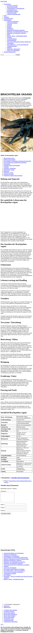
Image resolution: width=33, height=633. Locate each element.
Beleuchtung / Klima (9, 169)
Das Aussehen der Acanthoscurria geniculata (15, 162)
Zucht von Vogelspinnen (13, 50)
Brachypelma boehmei (9, 615)
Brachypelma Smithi (12, 7)
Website (3, 510)
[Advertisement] (16, 73)
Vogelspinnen (7, 4)
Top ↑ (2, 624)
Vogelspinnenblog (8, 18)
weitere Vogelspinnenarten (13, 14)
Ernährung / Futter (8, 172)
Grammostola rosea (12, 10)
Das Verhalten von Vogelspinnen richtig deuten (16, 557)
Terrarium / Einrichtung (10, 168)
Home (2, 1)
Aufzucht (9, 24)
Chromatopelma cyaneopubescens (15, 8)
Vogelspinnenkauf (11, 40)
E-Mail (3, 507)
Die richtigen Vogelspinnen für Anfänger (14, 569)
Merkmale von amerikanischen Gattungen (17, 31)
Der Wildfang (7, 575)
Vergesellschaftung (12, 39)
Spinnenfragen (7, 20)
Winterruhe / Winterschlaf (13, 49)
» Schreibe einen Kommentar (19, 478)
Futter (5, 15)
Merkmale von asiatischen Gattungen (16, 33)
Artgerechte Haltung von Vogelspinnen (14, 553)
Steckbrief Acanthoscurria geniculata (13, 175)
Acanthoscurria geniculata (10, 610)
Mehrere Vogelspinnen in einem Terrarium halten (16, 559)
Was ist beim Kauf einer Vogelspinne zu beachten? (16, 564)
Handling (9, 25)
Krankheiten (10, 28)
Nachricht (4, 491)
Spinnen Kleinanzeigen (10, 52)
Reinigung (6, 171)
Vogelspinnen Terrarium (10, 573)
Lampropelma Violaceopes (10, 621)
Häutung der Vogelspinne (10, 554)
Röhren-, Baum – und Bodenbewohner (17, 36)
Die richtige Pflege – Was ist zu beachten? (14, 570)
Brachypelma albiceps (9, 613)
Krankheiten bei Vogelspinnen (11, 556)
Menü (5, 1)
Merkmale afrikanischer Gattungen (16, 30)
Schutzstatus (7, 164)
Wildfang (9, 47)
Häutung (9, 27)
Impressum (6, 606)
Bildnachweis (7, 607)
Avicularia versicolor (12, 5)
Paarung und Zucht (9, 174)
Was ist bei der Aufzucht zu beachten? (13, 572)
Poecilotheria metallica (12, 11)
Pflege (8, 34)
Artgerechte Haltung (12, 23)
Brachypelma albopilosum (10, 614)
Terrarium (6, 17)
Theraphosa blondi (11, 12)
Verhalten (9, 37)
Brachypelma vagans (9, 158)
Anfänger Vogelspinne (12, 21)
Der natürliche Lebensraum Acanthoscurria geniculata (17, 161)
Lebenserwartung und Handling (12, 165)
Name (3, 504)
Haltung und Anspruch (9, 159)
